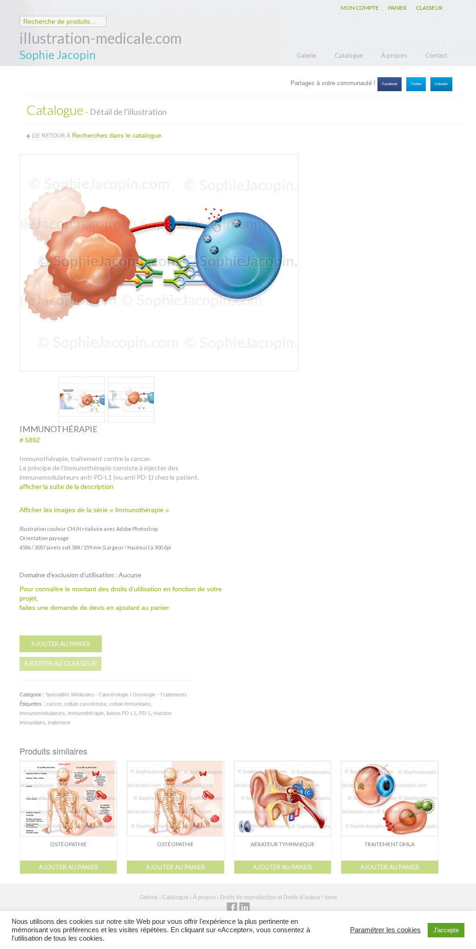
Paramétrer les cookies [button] (385, 930)
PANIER (397, 7)
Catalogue (349, 55)
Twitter (416, 84)
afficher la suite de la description (66, 486)
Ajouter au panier (60, 644)
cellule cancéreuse (85, 704)
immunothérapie (86, 713)
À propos (394, 55)
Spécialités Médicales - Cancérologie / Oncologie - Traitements (116, 694)
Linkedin (441, 84)
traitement (59, 722)
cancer (53, 704)
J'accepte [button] (446, 930)
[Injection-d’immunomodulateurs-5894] (131, 398)
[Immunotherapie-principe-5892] (159, 262)
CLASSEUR (429, 7)
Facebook (389, 84)
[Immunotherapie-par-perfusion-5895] (81, 398)
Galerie (306, 55)
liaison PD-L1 (121, 713)
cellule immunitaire (129, 704)
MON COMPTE (360, 7)
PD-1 (145, 713)
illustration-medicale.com (101, 38)
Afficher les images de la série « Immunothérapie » (94, 510)
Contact (436, 55)
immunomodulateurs (42, 713)
